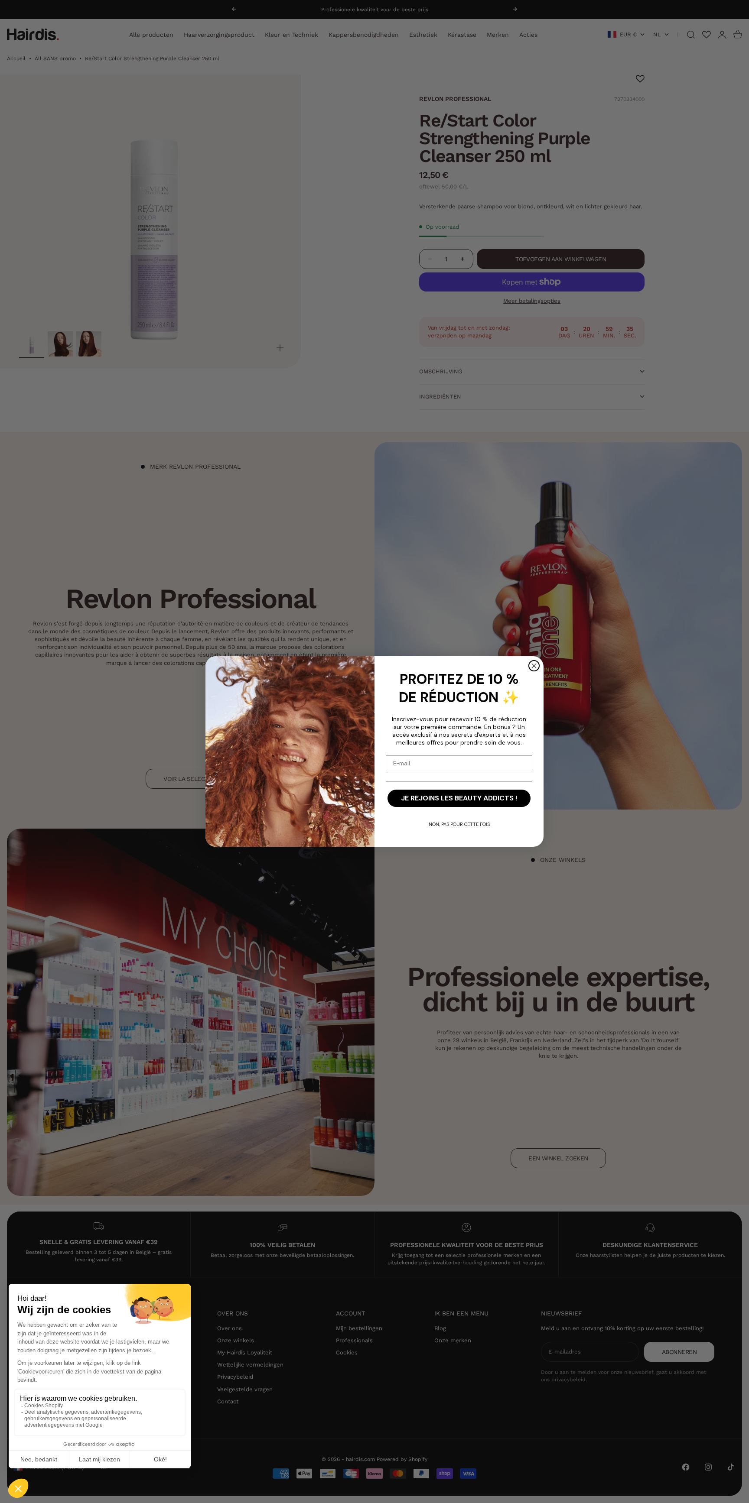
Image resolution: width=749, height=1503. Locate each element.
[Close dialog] (534, 666)
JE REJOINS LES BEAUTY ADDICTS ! (459, 798)
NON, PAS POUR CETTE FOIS (459, 824)
